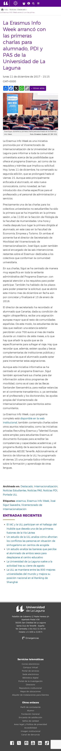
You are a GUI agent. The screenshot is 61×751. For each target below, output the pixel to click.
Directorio (30, 685)
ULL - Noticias (10, 10)
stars (30, 648)
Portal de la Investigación (30, 681)
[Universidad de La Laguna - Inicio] (7, 3)
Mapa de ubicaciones (30, 691)
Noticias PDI (50, 490)
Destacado (21, 10)
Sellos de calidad (30, 721)
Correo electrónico (30, 664)
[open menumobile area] (38, 3)
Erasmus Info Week (38, 501)
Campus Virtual (30, 667)
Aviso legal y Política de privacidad (30, 724)
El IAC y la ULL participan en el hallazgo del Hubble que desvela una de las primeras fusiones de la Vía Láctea (32, 528)
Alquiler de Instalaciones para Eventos (30, 695)
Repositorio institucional (30, 688)
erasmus (21, 501)
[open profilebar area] (24, 3)
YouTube (34, 742)
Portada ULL (10, 494)
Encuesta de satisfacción (30, 717)
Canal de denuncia (30, 735)
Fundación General (30, 714)
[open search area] (33, 3)
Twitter (20, 742)
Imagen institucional (30, 731)
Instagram (27, 742)
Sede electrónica (31, 674)
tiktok (48, 742)
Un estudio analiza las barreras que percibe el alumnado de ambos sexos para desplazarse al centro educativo (31, 553)
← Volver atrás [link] (37, 88)
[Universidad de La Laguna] (17, 3)
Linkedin (41, 742)
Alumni (30, 710)
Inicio (2, 9)
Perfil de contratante (30, 707)
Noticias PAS (34, 490)
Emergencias (32, 638)
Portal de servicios (30, 671)
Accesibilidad (30, 728)
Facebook (13, 742)
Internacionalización (46, 486)
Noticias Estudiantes (14, 490)
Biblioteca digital (30, 678)
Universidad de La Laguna (30, 608)
